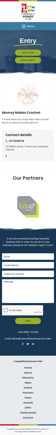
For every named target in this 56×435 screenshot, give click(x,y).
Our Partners (28, 178)
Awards (28, 402)
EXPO (28, 407)
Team (28, 397)
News (28, 382)
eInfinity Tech (35, 431)
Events (28, 387)
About (28, 372)
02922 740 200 (30, 332)
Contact (28, 417)
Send (28, 321)
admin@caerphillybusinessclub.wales (31, 338)
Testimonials (28, 412)
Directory (28, 377)
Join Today (28, 52)
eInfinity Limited (31, 429)
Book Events (28, 60)
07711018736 (16, 141)
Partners (28, 392)
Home (28, 367)
